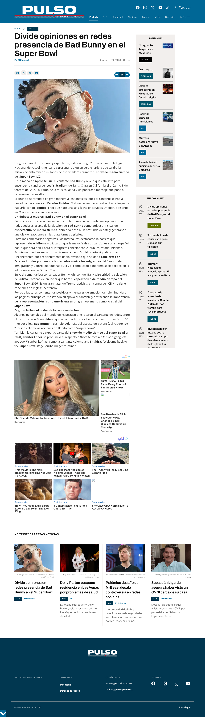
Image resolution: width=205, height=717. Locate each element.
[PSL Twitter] (153, 7)
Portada (93, 17)
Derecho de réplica (70, 690)
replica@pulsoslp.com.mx (119, 689)
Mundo (145, 17)
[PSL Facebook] (137, 8)
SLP (105, 17)
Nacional (132, 17)
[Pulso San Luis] (49, 11)
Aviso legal (185, 707)
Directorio (65, 684)
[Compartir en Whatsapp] (30, 73)
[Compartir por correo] (36, 73)
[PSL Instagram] (145, 8)
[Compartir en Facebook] (17, 73)
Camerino (170, 17)
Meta (157, 17)
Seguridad (117, 17)
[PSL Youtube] (160, 8)
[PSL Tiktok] (167, 7)
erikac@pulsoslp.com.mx (119, 683)
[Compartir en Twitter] (23, 72)
